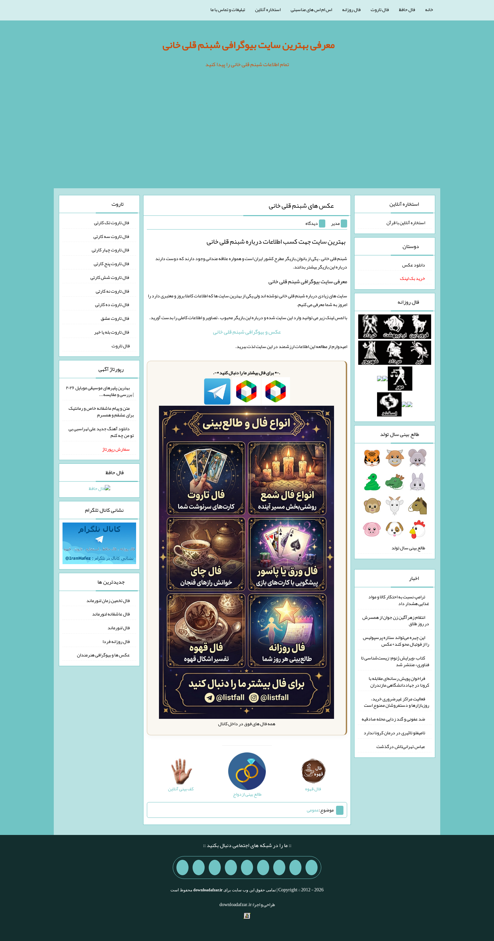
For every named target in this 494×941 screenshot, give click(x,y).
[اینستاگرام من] (263, 867)
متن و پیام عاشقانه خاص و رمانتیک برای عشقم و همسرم (101, 411)
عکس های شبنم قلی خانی (301, 205)
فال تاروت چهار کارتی (111, 249)
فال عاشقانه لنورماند (111, 613)
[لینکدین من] (182, 867)
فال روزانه (351, 9)
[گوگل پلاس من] (215, 867)
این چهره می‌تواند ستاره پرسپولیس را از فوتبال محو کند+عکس (396, 641)
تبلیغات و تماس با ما (227, 9)
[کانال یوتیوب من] (199, 867)
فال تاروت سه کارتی (111, 236)
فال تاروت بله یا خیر (112, 332)
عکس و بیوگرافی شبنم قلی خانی (247, 331)
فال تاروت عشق (115, 318)
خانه (429, 9)
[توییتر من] (231, 867)
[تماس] (247, 867)
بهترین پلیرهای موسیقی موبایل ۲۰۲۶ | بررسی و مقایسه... (100, 391)
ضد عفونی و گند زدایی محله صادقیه (393, 719)
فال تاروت (380, 9)
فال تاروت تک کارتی (112, 222)
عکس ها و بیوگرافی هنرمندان (103, 654)
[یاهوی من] (311, 867)
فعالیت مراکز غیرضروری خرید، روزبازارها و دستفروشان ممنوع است (396, 702)
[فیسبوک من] (279, 867)
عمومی (313, 809)
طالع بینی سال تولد (408, 547)
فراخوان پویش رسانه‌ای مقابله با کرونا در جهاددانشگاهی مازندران (399, 682)
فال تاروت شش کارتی (110, 277)
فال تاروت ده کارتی (112, 304)
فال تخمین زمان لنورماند (108, 600)
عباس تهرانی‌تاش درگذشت (400, 746)
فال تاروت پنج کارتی (112, 263)
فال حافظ (407, 9)
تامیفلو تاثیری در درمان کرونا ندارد (394, 732)
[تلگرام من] (295, 867)
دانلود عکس (413, 264)
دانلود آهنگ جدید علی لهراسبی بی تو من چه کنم (101, 432)
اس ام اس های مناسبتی (311, 9)
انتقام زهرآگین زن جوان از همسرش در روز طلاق (395, 620)
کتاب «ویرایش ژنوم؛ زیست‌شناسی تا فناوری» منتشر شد (395, 661)
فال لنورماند (119, 627)
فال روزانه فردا (116, 641)
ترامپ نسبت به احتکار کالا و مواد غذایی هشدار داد (398, 600)
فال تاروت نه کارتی (113, 290)
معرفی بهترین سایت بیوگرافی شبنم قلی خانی (249, 45)
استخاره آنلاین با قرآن (405, 222)
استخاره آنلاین (268, 9)
